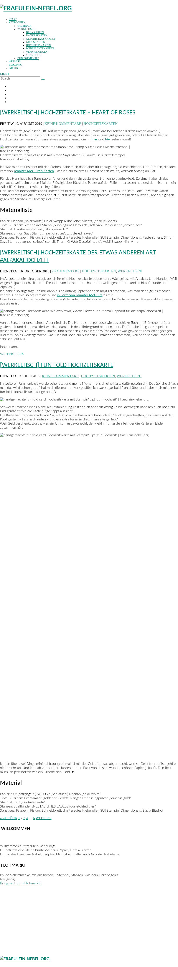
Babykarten (35, 32)
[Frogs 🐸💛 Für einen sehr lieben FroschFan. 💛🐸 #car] (111, 902)
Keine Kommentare (62, 123)
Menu (5, 74)
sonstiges (33, 55)
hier (94, 139)
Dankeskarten (36, 35)
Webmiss (15, 61)
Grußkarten (35, 42)
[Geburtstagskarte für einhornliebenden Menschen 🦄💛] (66, 911)
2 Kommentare (65, 271)
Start (12, 19)
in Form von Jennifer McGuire (79, 295)
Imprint (14, 68)
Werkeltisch (26, 29)
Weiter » (43, 818)
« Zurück (8, 818)
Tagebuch (24, 25)
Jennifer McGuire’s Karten (34, 171)
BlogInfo (15, 64)
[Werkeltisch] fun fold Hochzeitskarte (56, 365)
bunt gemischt (28, 58)
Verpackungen (37, 51)
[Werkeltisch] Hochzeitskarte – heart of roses (67, 113)
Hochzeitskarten (38, 45)
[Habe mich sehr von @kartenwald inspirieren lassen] (21, 919)
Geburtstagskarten (40, 38)
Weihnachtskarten (40, 48)
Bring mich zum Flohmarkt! (20, 883)
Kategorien (17, 22)
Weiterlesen (12, 354)
